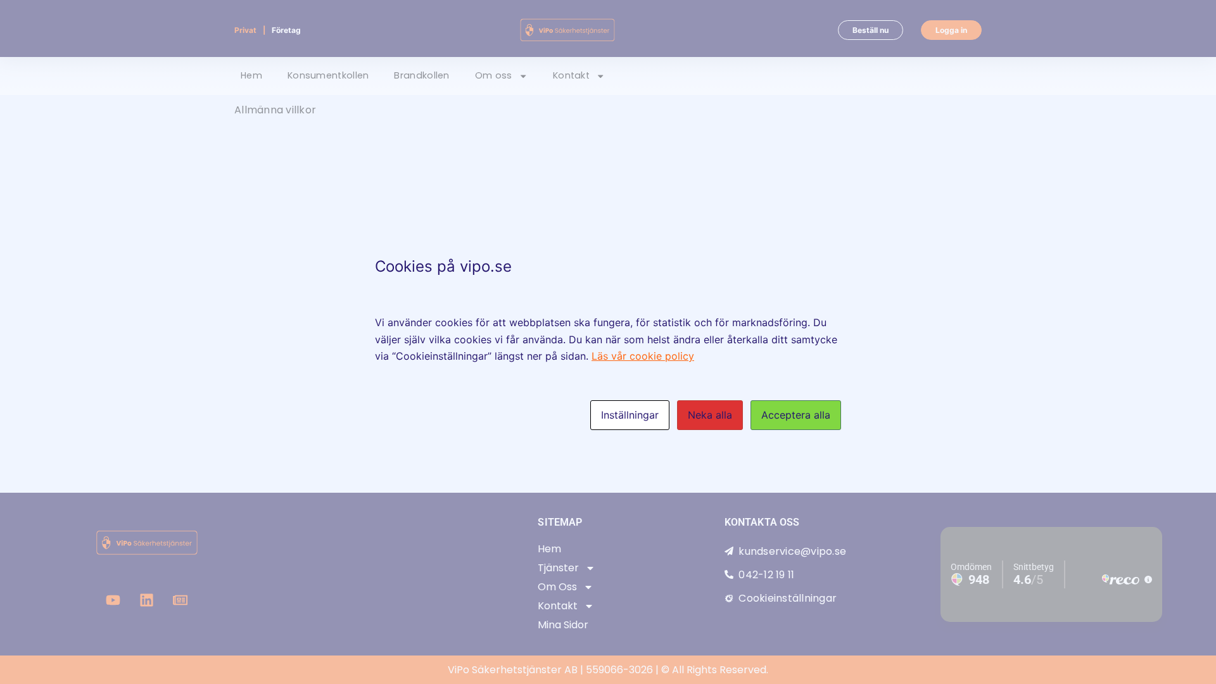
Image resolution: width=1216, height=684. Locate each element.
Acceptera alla (795, 414)
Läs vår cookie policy (643, 356)
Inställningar (630, 414)
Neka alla (710, 414)
